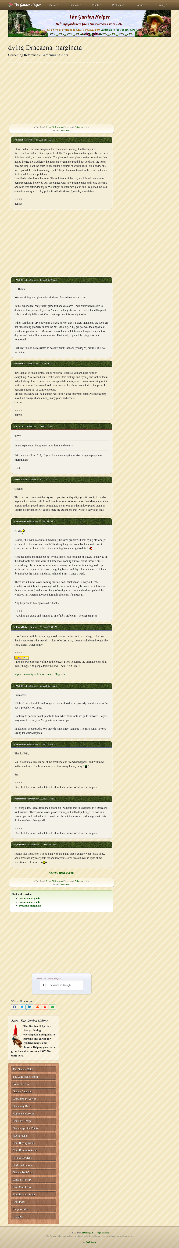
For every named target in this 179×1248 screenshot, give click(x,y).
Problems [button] (117, 5)
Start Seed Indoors (23, 1165)
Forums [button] (140, 5)
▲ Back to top (89, 1242)
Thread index (64, 130)
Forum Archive (21, 1084)
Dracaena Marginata (30, 905)
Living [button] (161, 5)
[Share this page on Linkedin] (29, 1007)
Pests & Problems (22, 1157)
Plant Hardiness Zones (25, 1150)
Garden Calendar (22, 1091)
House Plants (20, 1135)
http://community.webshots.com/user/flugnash (40, 674)
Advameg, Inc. (88, 1232)
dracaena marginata (29, 898)
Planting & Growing (24, 1113)
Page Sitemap (103, 1232)
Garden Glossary (22, 1179)
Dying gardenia (81, 127)
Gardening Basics (22, 1106)
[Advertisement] (61, 90)
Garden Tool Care (23, 1172)
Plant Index (19, 1201)
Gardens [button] (74, 5)
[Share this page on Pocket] (45, 1007)
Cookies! (18, 1216)
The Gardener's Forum (25, 1076)
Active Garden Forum (61, 872)
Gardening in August (24, 1098)
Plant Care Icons (22, 1187)
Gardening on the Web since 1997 (119, 30)
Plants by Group (22, 1121)
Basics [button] (52, 5)
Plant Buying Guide (24, 1143)
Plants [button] (95, 5)
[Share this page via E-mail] (52, 1007)
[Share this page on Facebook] (14, 1007)
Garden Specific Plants (25, 1128)
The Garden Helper (27, 4)
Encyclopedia (20, 1209)
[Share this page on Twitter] (22, 1007)
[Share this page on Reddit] (37, 1007)
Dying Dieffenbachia (54, 127)
